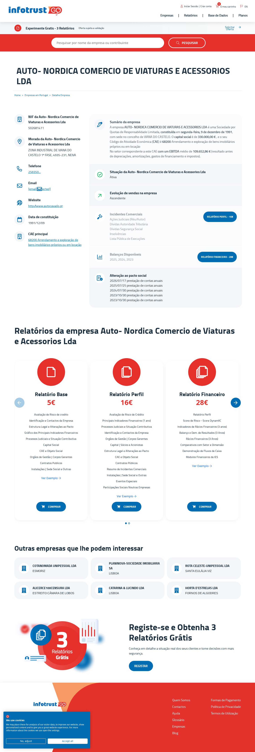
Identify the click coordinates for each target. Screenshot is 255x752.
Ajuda (176, 713)
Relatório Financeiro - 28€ (217, 257)
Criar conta (205, 6)
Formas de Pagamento (226, 700)
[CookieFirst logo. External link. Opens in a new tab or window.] (7, 716)
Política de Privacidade (226, 707)
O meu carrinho (228, 6)
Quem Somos (181, 700)
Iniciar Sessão (191, 6)
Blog (175, 733)
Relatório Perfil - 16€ (220, 216)
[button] (236, 403)
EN (246, 6)
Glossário (178, 720)
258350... (34, 172)
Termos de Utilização (224, 713)
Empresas (178, 726)
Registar (141, 666)
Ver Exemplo (49, 478)
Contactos (179, 707)
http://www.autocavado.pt (45, 206)
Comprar (54, 507)
